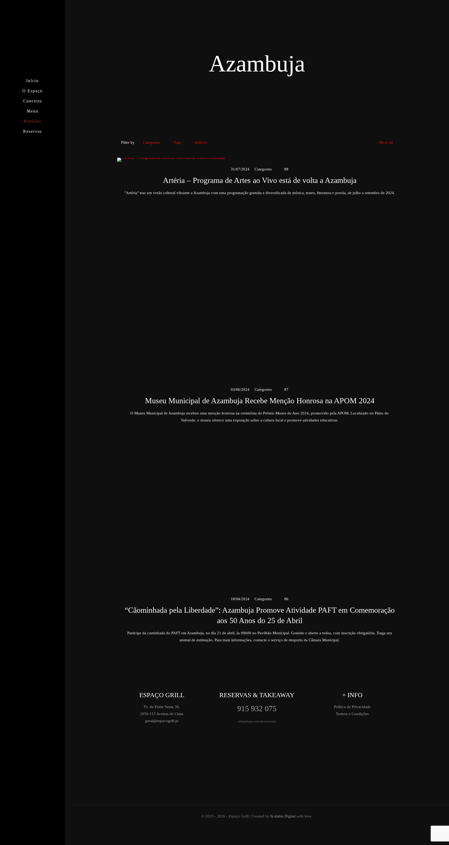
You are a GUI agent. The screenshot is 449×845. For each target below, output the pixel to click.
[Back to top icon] (413, 834)
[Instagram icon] (33, 838)
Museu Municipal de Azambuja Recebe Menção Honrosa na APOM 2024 (259, 400)
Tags (177, 142)
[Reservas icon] (38, 838)
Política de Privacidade (352, 707)
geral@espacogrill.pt (162, 721)
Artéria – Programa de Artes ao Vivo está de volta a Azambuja (259, 180)
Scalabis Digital (282, 816)
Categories (151, 142)
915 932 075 (256, 708)
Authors (200, 142)
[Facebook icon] (27, 838)
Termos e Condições (352, 714)
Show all (386, 142)
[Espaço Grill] (32, 38)
